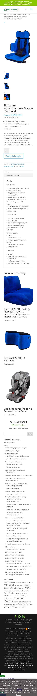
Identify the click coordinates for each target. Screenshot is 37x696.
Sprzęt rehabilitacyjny (19, 14)
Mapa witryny (26, 661)
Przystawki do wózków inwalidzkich (16, 569)
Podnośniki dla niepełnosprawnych (16, 497)
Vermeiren (23, 604)
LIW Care (13, 587)
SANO (22, 596)
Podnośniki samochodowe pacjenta (18, 510)
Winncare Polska (20, 607)
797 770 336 (24, 667)
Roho (19, 596)
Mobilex (12, 591)
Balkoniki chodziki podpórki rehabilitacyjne (18, 475)
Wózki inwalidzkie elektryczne (14, 555)
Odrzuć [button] (18, 695)
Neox (15, 591)
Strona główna (8, 14)
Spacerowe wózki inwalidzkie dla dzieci (19, 566)
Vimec (31, 604)
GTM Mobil (9, 585)
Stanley (11, 599)
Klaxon (6, 588)
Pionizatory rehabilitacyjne (13, 462)
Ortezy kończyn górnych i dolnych (15, 448)
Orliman (19, 591)
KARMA (27, 585)
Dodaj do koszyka (13, 156)
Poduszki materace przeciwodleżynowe (17, 544)
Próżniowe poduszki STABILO (14, 518)
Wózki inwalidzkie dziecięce (14, 561)
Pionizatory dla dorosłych (14, 464)
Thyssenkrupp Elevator (10, 604)
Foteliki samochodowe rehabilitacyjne (17, 456)
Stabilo (22, 166)
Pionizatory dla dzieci (13, 467)
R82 (25, 593)
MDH (28, 587)
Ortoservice (25, 591)
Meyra (6, 590)
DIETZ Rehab (23, 582)
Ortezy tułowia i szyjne (12, 451)
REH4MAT (7, 596)
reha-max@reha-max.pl (17, 2)
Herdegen (17, 585)
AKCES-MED (9, 582)
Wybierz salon (18, 424)
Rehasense (13, 596)
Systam (16, 602)
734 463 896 (18, 1)
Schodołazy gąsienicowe (14, 486)
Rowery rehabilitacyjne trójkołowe (16, 521)
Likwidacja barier (9, 442)
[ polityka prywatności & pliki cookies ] (20, 692)
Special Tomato (28, 596)
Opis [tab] (7, 172)
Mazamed (21, 588)
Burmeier (17, 582)
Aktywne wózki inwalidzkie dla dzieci (18, 563)
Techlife (20, 602)
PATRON (16, 593)
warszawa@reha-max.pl (21, 4)
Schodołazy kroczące (13, 489)
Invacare (22, 585)
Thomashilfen (27, 602)
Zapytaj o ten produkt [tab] (13, 175)
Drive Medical (29, 582)
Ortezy (6, 445)
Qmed (21, 593)
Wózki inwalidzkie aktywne (13, 552)
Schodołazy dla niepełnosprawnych (16, 483)
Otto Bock (8, 593)
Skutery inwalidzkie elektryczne (15, 549)
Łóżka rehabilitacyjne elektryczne (15, 459)
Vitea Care (9, 607)
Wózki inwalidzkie (9, 547)
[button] (4, 22)
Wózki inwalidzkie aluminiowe (14, 558)
